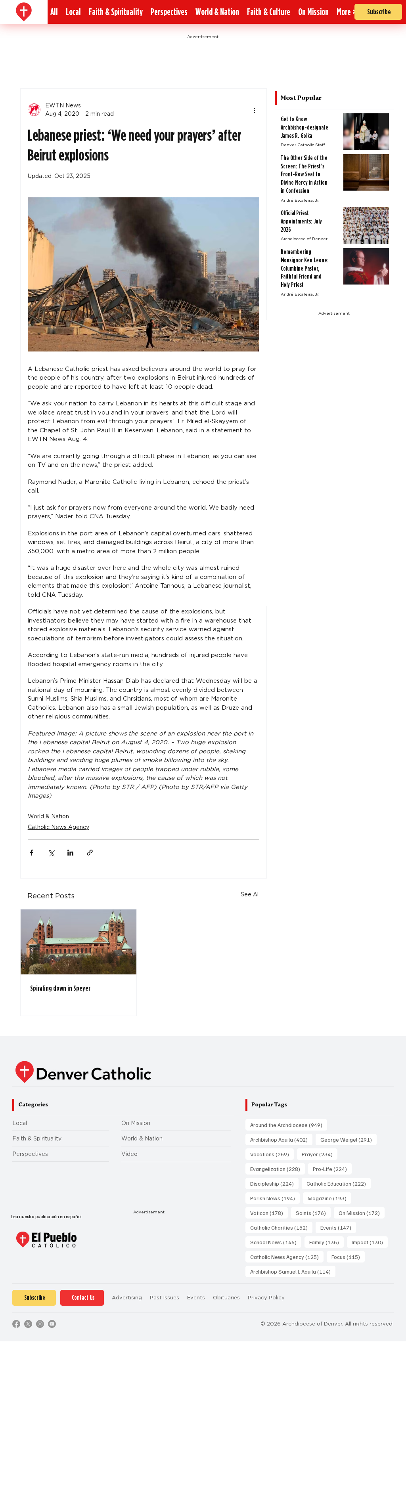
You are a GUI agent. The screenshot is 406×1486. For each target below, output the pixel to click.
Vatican (269, 1212)
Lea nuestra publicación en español (46, 1216)
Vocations (272, 1153)
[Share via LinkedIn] (70, 852)
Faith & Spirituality (36, 1138)
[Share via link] (90, 852)
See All (250, 894)
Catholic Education (338, 1183)
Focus (348, 1256)
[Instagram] (40, 1324)
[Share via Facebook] (31, 852)
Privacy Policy (266, 1298)
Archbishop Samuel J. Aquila (292, 1271)
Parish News (275, 1197)
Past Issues (164, 1298)
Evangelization (277, 1168)
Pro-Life (332, 1168)
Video (129, 1154)
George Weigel (348, 1139)
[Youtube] (52, 1324)
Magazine (329, 1197)
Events (338, 1227)
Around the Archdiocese (288, 1124)
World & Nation (48, 816)
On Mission (135, 1123)
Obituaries (226, 1298)
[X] (28, 1324)
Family (326, 1241)
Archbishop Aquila (281, 1139)
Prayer (319, 1153)
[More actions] (254, 110)
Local (19, 1123)
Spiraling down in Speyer (60, 988)
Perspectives (30, 1154)
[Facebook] (16, 1324)
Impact (370, 1241)
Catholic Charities (281, 1227)
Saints (313, 1212)
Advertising (127, 1298)
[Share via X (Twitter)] (51, 852)
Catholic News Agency (58, 827)
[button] (346, 12)
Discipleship (274, 1183)
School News (275, 1241)
